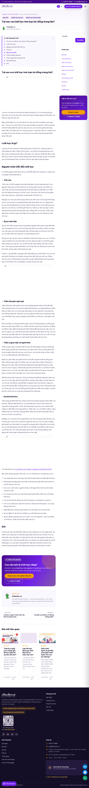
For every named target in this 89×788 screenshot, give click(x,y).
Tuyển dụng (65, 89)
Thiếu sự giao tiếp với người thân (15, 58)
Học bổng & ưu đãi (67, 78)
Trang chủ (4, 14)
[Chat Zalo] (85, 766)
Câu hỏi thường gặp (8, 762)
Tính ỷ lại (8, 50)
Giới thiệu (49, 697)
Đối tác (64, 74)
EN (61, 6)
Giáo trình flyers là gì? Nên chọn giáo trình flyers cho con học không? (47, 653)
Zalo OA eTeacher (9, 729)
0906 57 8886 (68, 1)
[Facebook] (3, 734)
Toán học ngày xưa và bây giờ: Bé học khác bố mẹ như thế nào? (10, 652)
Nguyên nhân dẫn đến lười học (15, 47)
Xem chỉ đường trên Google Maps (58, 777)
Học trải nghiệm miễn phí (73, 6)
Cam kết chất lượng (8, 759)
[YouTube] (8, 734)
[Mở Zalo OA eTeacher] (8, 721)
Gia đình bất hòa (11, 60)
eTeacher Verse (51, 704)
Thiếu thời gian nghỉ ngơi (13, 55)
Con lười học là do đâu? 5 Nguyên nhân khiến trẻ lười (33, 469)
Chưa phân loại (66, 59)
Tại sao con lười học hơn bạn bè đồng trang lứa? (21, 41)
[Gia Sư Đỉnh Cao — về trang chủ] (7, 6)
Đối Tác (48, 707)
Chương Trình (50, 700)
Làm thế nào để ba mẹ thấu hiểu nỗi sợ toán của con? (28, 652)
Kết (7, 63)
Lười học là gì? (11, 44)
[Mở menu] (85, 6)
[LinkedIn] (16, 734)
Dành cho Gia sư (17, 17)
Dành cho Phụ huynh (33, 17)
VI (58, 6)
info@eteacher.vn (81, 1)
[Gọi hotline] (85, 778)
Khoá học (65, 82)
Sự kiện (64, 86)
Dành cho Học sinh (67, 66)
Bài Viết (10, 14)
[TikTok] (12, 734)
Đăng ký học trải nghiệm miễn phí (19, 576)
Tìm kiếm (65, 36)
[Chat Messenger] (85, 772)
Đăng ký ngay (73, 112)
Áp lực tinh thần (11, 52)
